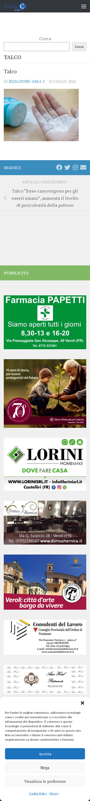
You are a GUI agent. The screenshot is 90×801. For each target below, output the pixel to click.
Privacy (54, 793)
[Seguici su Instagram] (75, 167)
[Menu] (84, 6)
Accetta (45, 753)
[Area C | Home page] (18, 6)
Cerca (45, 38)
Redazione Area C (27, 81)
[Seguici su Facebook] (59, 167)
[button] (82, 702)
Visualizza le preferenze (45, 781)
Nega (45, 767)
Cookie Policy (38, 793)
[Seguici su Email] (83, 167)
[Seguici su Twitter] (67, 167)
